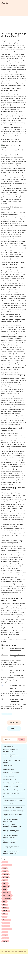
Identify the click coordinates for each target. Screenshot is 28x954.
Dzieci (4, 868)
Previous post (14, 722)
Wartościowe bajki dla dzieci (11, 772)
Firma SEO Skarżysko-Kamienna (12, 783)
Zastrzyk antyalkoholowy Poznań (12, 800)
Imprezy (5, 883)
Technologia (6, 920)
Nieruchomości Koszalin (10, 804)
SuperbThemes (23, 951)
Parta (4, 2)
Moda (4, 889)
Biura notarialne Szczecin (10, 797)
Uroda (4, 932)
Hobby (4, 880)
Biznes (4, 862)
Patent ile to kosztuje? (9, 776)
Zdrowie (5, 941)
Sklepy (5, 913)
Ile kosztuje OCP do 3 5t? (17, 685)
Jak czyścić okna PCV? (9, 779)
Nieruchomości (7, 895)
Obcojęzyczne (6, 898)
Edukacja (5, 874)
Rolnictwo (5, 910)
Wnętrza (5, 938)
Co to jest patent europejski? (11, 786)
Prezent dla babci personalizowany (13, 807)
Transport (5, 923)
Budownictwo (6, 714)
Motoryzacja (6, 892)
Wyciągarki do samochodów (11, 793)
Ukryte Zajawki (7, 929)
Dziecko (5, 871)
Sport (4, 917)
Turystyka (5, 926)
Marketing (6, 886)
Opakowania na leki (8, 765)
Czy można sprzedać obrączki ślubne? (14, 790)
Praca (4, 901)
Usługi (4, 935)
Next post (14, 728)
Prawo (4, 904)
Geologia (5, 877)
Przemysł (5, 907)
